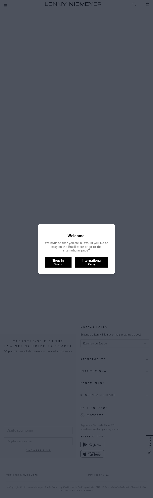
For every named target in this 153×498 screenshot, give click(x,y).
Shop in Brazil (58, 262)
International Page (91, 262)
